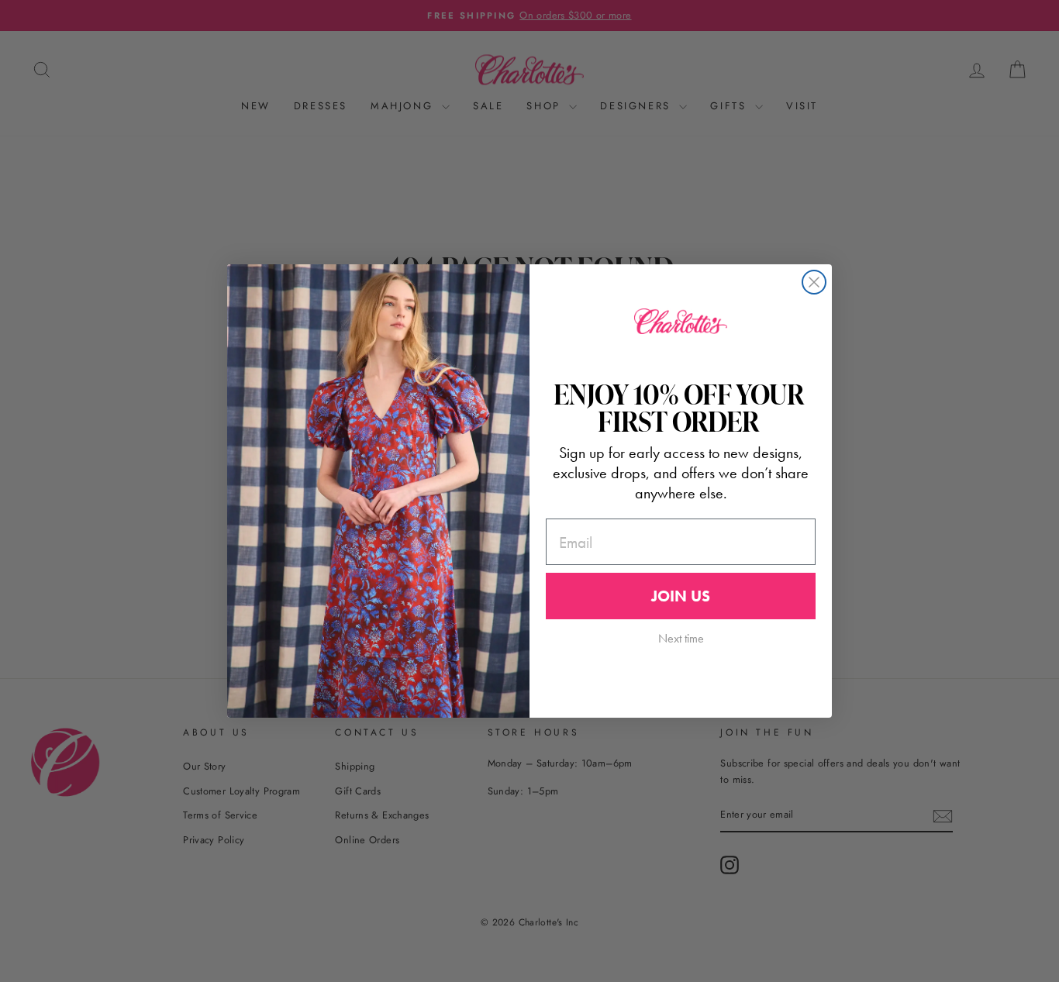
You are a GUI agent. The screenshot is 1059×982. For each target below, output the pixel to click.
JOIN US (680, 596)
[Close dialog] (814, 282)
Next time (681, 638)
